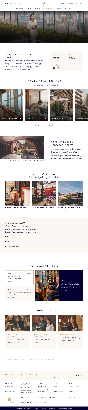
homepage (7, 13)
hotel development (16, 13)
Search (62, 3)
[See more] (20, 118)
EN (80, 3)
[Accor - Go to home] (44, 3)
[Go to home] (9, 400)
